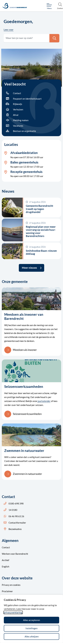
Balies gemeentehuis (24, 162)
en (11, 584)
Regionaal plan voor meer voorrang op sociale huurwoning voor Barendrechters (41, 231)
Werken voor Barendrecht (15, 553)
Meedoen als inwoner (25, 349)
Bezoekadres (15, 529)
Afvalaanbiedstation (24, 153)
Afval (15, 115)
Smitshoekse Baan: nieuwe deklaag (41, 252)
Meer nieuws (29, 267)
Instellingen (31, 628)
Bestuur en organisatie (24, 131)
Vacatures (18, 125)
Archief (5, 560)
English (5, 566)
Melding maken (20, 120)
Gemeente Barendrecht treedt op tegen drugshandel (39, 209)
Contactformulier (17, 522)
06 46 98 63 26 (16, 516)
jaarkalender (44, 401)
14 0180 (13, 510)
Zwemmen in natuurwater (27, 473)
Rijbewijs (17, 104)
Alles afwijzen (32, 636)
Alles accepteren (31, 620)
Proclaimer (7, 591)
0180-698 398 (16, 503)
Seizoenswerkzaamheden (27, 413)
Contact (17, 93)
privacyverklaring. (13, 612)
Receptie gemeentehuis (26, 172)
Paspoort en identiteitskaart (27, 98)
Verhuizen (18, 109)
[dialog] (31, 619)
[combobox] (31, 38)
